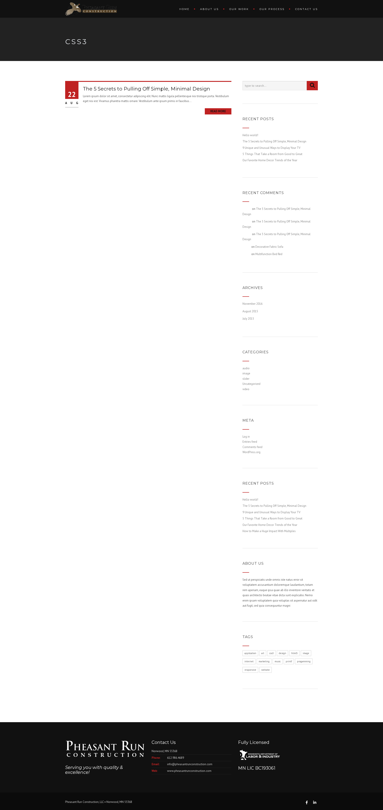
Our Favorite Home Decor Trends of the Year (269, 160)
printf (289, 661)
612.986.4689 (175, 758)
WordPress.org (251, 452)
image (246, 373)
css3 (271, 653)
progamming (304, 661)
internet (249, 661)
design (282, 653)
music (278, 661)
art (262, 653)
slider (245, 379)
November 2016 (252, 304)
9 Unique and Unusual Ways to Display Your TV (271, 148)
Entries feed (249, 442)
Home (184, 9)
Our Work (239, 9)
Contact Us (306, 9)
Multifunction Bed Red (268, 254)
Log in (246, 436)
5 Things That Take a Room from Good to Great (272, 154)
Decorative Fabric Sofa (269, 247)
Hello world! (250, 135)
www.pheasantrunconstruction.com (189, 771)
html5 (294, 653)
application (250, 653)
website (265, 669)
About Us (209, 9)
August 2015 (250, 311)
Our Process (272, 9)
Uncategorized (251, 384)
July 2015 (248, 318)
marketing (264, 661)
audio (246, 368)
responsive (250, 669)
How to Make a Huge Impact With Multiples (269, 531)
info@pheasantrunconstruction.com (189, 764)
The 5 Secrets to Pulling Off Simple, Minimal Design (146, 89)
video (245, 389)
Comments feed (252, 447)
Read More (218, 111)
